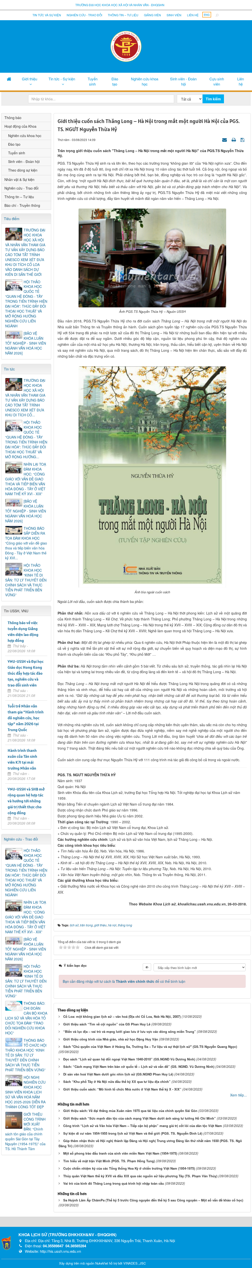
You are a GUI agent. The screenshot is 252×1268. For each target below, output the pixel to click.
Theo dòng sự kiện (22, 170)
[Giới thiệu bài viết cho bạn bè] (225, 139)
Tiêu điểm (11, 218)
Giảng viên (152, 15)
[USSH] (6, 1242)
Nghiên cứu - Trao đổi (84, 15)
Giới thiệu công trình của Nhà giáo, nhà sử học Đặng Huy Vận (110, 1039)
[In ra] (234, 139)
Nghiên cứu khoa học (144, 81)
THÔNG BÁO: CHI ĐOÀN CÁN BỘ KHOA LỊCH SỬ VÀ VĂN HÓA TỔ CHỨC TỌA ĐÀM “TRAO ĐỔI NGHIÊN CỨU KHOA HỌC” (26, 1018)
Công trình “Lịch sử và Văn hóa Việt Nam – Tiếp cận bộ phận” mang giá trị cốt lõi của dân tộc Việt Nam (142, 1125)
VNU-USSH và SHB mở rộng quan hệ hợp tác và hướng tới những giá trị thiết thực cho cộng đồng (26, 801)
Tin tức (9, 369)
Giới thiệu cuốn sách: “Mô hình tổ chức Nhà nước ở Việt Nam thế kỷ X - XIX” (122, 1089)
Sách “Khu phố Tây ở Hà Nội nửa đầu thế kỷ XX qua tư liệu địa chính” (117, 1081)
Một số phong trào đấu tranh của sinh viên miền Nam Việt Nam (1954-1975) (120, 1153)
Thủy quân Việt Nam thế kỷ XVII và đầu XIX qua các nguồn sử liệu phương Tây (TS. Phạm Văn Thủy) (140, 1176)
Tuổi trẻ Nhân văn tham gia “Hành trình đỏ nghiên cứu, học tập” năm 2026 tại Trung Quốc (26, 718)
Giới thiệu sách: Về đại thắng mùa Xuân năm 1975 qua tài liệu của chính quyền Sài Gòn (130, 1110)
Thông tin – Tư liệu (123, 15)
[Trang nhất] (9, 79)
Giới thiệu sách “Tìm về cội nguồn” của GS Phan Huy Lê (106, 1024)
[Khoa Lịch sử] (126, 45)
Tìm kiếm (213, 98)
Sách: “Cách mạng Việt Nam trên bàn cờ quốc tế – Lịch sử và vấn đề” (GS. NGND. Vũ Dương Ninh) (138, 1066)
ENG (207, 15)
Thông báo (12, 117)
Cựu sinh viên (216, 81)
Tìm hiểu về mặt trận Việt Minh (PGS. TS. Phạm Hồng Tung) (109, 1161)
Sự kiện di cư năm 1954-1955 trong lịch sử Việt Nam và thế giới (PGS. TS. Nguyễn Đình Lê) (132, 1133)
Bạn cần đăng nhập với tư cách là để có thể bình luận (124, 981)
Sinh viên (174, 15)
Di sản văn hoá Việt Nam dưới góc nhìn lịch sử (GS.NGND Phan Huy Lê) (118, 1074)
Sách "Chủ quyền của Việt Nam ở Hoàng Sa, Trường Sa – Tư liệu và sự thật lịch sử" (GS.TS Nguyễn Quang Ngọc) (150, 1046)
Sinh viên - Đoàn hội (183, 81)
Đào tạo (114, 81)
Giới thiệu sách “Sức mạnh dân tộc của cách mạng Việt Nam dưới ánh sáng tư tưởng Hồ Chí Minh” (139, 1118)
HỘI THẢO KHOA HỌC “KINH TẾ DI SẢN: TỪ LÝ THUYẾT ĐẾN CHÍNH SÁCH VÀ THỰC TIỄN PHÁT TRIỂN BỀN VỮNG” (26, 580)
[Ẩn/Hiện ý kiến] (147, 967)
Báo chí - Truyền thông (22, 205)
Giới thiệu (29, 78)
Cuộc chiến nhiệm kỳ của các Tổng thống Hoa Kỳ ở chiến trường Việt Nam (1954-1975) (129, 1168)
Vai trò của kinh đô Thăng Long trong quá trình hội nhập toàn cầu (113, 1183)
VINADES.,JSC (134, 1263)
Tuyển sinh (92, 81)
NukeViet (101, 1263)
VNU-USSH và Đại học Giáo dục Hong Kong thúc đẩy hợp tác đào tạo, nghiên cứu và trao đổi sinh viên (26, 673)
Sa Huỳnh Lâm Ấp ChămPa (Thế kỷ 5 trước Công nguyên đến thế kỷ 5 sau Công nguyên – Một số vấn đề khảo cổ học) (153, 1200)
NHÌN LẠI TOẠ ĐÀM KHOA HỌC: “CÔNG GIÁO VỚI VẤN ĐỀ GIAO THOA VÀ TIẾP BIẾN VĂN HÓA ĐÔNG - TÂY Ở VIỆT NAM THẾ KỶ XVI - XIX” (25, 479)
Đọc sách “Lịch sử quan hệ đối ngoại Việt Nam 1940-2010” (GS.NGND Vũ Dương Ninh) (129, 1059)
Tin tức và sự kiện (46, 15)
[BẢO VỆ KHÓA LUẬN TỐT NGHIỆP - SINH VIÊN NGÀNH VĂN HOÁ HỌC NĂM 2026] (25, 343)
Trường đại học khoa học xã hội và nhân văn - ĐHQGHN (119, 5)
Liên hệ (193, 15)
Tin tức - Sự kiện (61, 78)
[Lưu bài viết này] (243, 139)
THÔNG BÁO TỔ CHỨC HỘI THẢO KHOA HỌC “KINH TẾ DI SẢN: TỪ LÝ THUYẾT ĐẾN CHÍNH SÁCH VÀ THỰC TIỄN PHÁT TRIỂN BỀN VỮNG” (26, 1055)
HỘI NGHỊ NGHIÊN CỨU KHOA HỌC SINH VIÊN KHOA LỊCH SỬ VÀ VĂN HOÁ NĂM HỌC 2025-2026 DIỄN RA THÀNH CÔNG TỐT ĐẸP (25, 1092)
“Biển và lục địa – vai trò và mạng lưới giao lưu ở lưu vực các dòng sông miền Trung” (129, 1031)
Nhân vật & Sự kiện (19, 179)
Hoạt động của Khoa (20, 126)
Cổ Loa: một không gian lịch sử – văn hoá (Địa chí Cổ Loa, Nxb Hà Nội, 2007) (122, 1016)
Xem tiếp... (238, 1094)
